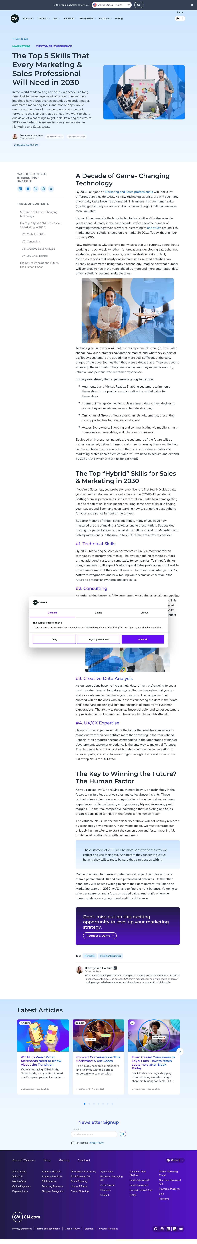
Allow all (142, 639)
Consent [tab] (52, 612)
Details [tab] (98, 612)
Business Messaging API (111, 1178)
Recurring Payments (52, 1186)
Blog (47, 1160)
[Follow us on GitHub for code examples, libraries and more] (156, 1229)
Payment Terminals (52, 1176)
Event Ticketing (79, 1181)
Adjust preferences (98, 639)
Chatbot (104, 1195)
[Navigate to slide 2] (89, 1104)
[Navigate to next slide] (180, 1051)
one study (154, 228)
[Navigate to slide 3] (94, 1104)
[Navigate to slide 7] (112, 1104)
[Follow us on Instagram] (162, 1229)
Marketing (21, 46)
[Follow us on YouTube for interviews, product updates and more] (181, 1229)
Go (139, 4)
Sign (161, 1193)
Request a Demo (98, 935)
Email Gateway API (140, 1180)
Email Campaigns (139, 1185)
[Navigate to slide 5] (103, 1104)
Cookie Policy (72, 1228)
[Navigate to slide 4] (98, 1104)
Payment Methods (51, 1171)
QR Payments (49, 1181)
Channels (105, 1190)
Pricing (119, 18)
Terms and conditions (48, 1228)
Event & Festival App (141, 1190)
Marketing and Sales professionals (129, 192)
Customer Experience (54, 46)
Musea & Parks (79, 1186)
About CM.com (23, 1160)
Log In (180, 12)
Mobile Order (19, 1181)
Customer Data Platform (138, 1173)
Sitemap (89, 1228)
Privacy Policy (96, 1142)
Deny (54, 639)
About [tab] (144, 612)
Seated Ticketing (80, 1191)
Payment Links (20, 1191)
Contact (84, 1160)
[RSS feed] (174, 1229)
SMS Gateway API (80, 1176)
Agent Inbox (106, 1171)
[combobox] (112, 5)
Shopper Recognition (53, 1191)
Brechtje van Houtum (31, 135)
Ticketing (164, 1198)
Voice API (17, 1176)
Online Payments (21, 1186)
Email (77, 1129)
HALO (133, 1195)
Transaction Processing (83, 1171)
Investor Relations (108, 1228)
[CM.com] (14, 18)
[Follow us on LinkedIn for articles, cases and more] (168, 1229)
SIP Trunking (19, 1171)
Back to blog (22, 38)
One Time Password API (170, 1182)
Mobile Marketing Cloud (168, 1173)
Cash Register (107, 1185)
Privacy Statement (22, 1228)
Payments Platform (169, 1189)
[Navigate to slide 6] (107, 1104)
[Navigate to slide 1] (84, 1104)
